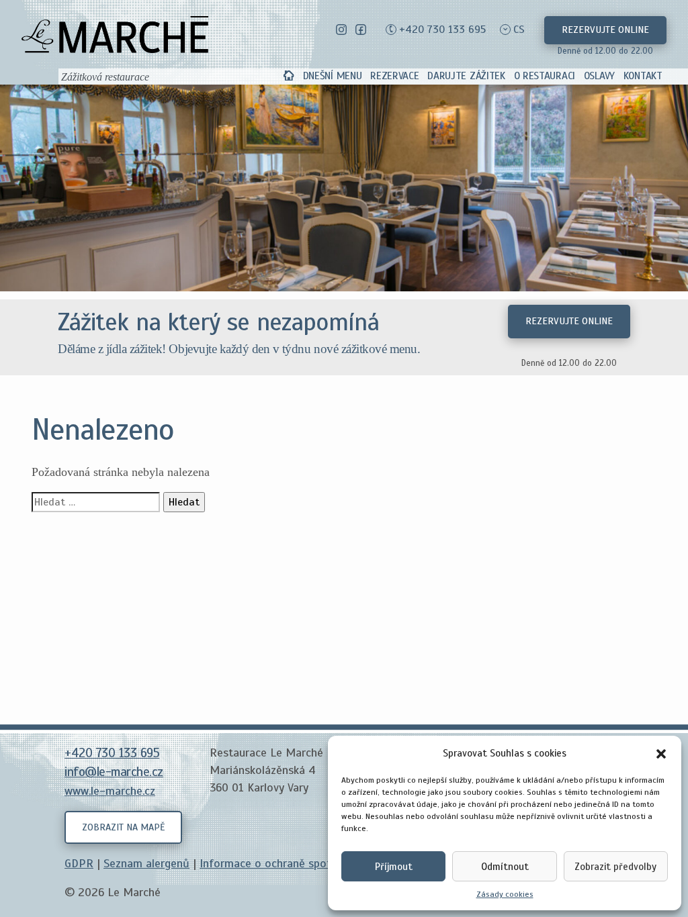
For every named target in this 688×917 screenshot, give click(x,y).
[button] (661, 753)
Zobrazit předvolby (615, 867)
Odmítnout (505, 867)
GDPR (78, 863)
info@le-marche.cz (113, 772)
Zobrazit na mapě (123, 827)
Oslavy (599, 76)
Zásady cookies (504, 894)
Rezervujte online (605, 29)
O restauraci (544, 76)
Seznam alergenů (146, 863)
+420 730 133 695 (442, 29)
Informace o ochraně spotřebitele (285, 863)
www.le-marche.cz (109, 790)
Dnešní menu (332, 76)
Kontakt (643, 76)
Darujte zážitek (466, 76)
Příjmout (394, 867)
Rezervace (394, 76)
